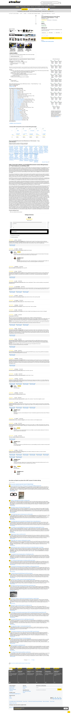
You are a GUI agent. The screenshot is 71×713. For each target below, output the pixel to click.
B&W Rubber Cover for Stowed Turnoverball (18, 134)
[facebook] (54, 698)
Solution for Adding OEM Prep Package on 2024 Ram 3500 (20, 500)
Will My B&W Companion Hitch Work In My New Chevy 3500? (20, 507)
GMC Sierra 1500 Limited (18, 110)
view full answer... (12, 629)
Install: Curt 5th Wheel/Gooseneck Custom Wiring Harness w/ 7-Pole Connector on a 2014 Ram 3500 (11, 158)
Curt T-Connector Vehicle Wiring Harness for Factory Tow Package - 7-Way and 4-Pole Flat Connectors (38, 134)
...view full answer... (14, 490)
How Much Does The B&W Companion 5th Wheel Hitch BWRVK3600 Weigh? (23, 579)
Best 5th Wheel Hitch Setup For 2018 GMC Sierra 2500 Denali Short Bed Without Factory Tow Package (27, 547)
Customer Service (44, 4)
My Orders (51, 4)
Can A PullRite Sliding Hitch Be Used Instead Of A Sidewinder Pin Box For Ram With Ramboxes (26, 521)
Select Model (44, 9)
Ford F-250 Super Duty (17, 103)
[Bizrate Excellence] (13, 707)
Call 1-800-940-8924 (17, 708)
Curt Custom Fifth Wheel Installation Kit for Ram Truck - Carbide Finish (32, 134)
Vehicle (32, 6)
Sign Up (59, 689)
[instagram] (58, 698)
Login (10, 696)
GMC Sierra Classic (17, 113)
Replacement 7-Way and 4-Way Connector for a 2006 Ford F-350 (21, 605)
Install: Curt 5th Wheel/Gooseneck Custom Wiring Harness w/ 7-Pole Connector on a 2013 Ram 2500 (41, 151)
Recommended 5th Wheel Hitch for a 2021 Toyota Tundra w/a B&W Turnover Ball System (25, 631)
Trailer (28, 6)
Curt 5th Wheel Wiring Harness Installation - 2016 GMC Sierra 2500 (16, 158)
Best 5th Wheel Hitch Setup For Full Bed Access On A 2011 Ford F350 (22, 514)
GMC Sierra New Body (17, 114)
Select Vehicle (24, 9)
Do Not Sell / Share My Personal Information (35, 701)
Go (48, 9)
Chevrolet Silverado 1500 (18, 116)
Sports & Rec (23, 6)
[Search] (42, 3)
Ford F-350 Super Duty (17, 104)
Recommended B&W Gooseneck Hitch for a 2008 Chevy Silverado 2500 (22, 619)
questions (57, 116)
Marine (42, 6)
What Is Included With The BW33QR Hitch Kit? (18, 645)
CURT (42, 15)
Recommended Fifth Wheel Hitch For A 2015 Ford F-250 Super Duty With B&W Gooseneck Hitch (26, 485)
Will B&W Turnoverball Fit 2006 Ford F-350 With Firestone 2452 (21, 638)
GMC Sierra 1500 (16, 109)
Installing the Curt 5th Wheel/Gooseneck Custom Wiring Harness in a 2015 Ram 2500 (31, 159)
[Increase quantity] (47, 35)
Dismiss (66, 708)
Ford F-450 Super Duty (17, 105)
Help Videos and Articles (27, 691)
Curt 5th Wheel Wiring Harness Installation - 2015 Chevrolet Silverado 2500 (21, 159)
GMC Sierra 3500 (16, 112)
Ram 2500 (15, 91)
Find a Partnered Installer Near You (14, 693)
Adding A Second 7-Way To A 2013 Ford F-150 (18, 534)
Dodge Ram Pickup (17, 106)
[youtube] (61, 698)
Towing (17, 6)
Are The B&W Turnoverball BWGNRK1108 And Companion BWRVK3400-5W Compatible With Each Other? (27, 527)
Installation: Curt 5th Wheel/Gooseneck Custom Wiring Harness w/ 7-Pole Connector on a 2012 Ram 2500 (26, 158)
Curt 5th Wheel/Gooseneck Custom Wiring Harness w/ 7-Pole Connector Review (31, 152)
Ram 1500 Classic (16, 90)
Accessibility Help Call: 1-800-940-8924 (15, 701)
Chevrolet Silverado (17, 115)
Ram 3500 (15, 92)
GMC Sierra (15, 108)
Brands (47, 6)
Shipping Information (12, 689)
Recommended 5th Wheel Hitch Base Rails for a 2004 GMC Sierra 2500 (22, 554)
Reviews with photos (14, 237)
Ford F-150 (15, 93)
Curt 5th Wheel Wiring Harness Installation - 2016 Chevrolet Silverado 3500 (46, 151)
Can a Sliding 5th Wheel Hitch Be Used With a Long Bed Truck (21, 652)
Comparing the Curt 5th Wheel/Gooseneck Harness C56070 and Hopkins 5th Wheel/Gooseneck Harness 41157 (28, 612)
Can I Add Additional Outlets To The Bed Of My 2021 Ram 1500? (21, 626)
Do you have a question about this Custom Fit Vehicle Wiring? (22, 484)
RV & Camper (38, 6)
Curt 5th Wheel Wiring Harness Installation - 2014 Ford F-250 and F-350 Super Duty (26, 152)
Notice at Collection (46, 701)
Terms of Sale (52, 701)
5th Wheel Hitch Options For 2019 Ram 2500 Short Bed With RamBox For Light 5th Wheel (25, 598)
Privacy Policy (25, 701)
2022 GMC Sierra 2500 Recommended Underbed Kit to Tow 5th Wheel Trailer (23, 585)
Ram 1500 (15, 89)
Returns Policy (11, 688)
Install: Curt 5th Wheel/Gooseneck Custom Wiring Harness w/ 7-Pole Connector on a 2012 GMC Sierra (36, 152)
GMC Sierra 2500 (16, 111)
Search (24, 692)
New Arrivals (52, 6)
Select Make (37, 9)
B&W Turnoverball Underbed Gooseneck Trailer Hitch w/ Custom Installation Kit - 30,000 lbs (12, 134)
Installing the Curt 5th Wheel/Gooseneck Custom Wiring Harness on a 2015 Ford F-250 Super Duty (36, 159)
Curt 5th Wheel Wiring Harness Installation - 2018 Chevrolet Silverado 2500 (21, 151)
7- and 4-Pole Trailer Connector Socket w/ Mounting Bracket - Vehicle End (25, 134)
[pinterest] (56, 698)
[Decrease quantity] (42, 35)
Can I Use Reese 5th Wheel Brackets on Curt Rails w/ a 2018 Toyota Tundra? (23, 560)
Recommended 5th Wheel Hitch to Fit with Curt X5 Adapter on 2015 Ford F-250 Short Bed (25, 566)
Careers (24, 688)
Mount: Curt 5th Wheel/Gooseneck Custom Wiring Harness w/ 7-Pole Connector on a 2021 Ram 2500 (11, 151)
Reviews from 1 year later (15, 235)
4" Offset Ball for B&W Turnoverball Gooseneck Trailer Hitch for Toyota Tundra (45, 134)
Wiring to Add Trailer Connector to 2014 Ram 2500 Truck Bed (20, 540)
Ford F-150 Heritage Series (18, 102)
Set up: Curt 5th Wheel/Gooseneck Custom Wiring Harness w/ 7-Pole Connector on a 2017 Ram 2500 (16, 151)
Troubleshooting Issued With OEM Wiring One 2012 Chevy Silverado (21, 573)
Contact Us (11, 690)
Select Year (31, 9)
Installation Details (12, 86)
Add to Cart (51, 38)
